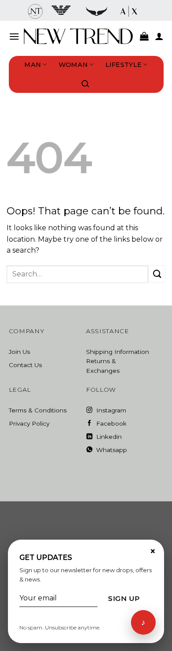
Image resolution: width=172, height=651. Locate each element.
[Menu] (14, 36)
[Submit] (156, 274)
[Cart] (144, 36)
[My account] (159, 36)
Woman (73, 65)
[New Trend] (78, 36)
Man (32, 65)
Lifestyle (123, 65)
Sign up (123, 598)
